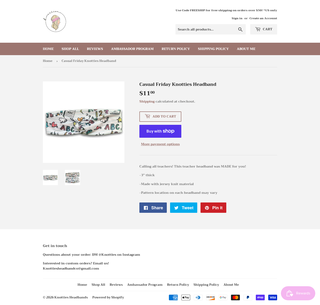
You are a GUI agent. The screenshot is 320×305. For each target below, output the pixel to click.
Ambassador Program (132, 49)
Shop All (70, 49)
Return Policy (176, 49)
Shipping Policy (213, 49)
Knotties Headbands (71, 297)
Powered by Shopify (108, 297)
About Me (246, 49)
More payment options (160, 144)
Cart (267, 29)
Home (48, 49)
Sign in (237, 18)
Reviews (95, 49)
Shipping (147, 101)
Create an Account (263, 18)
